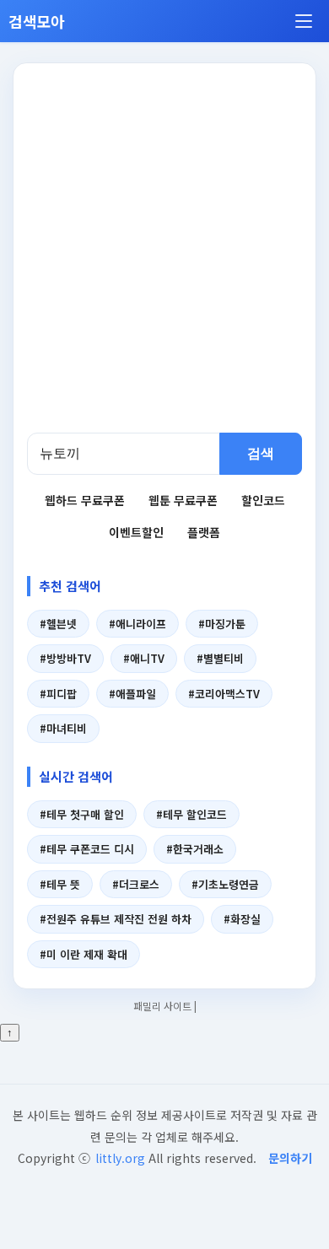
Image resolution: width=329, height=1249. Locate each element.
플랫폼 (203, 532)
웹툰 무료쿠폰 (183, 500)
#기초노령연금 (225, 884)
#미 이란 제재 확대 (83, 954)
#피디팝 (58, 694)
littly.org (120, 1157)
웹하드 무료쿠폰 (85, 500)
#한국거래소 (195, 849)
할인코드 (263, 500)
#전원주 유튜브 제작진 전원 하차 (115, 919)
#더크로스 (135, 884)
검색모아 (36, 21)
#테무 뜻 (60, 884)
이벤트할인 (136, 532)
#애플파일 (132, 694)
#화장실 (242, 919)
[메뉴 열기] (304, 21)
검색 (260, 453)
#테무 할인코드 (191, 814)
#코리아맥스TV (224, 694)
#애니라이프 (137, 624)
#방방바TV (65, 658)
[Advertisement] (164, 259)
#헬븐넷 (58, 624)
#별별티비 (220, 658)
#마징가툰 (221, 624)
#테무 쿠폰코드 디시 (87, 849)
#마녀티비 (63, 728)
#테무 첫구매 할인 (82, 814)
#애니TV (143, 658)
